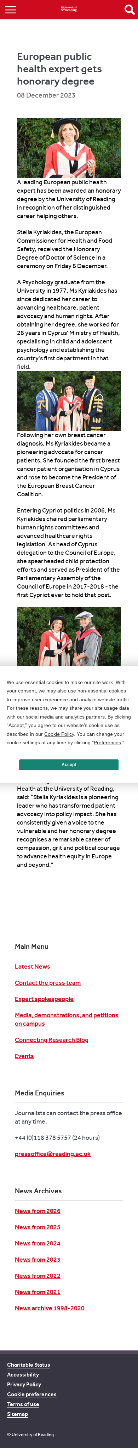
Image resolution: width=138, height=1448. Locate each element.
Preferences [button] (107, 742)
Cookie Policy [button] (59, 734)
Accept (69, 764)
